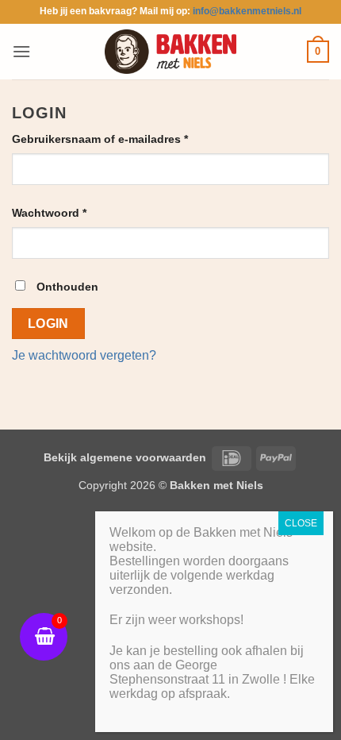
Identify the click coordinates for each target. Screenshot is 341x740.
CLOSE (301, 523)
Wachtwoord (67, 212)
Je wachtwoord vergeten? (84, 355)
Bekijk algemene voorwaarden (125, 457)
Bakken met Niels (216, 485)
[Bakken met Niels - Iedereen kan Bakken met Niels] (170, 51)
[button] (21, 51)
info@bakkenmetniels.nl (247, 11)
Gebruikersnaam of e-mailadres (118, 138)
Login (48, 323)
